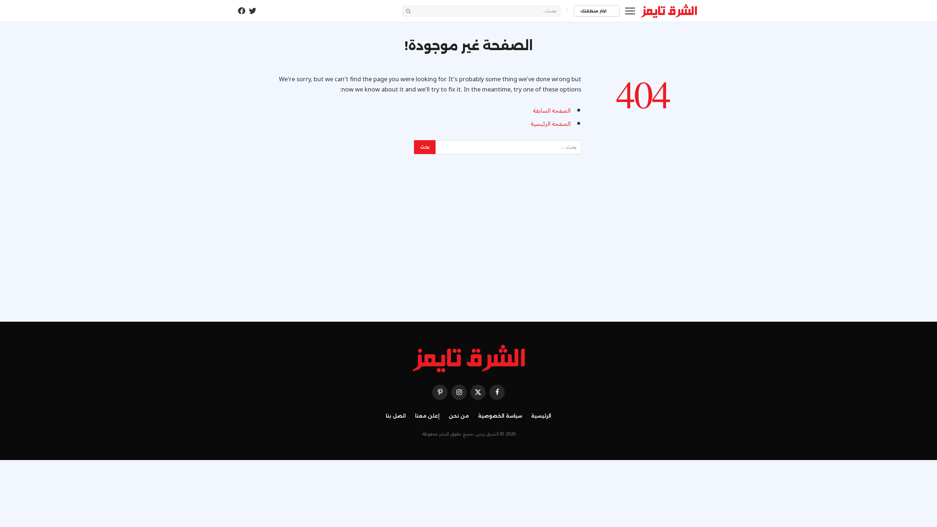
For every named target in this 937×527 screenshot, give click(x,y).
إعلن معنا (427, 416)
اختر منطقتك (594, 11)
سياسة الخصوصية (500, 416)
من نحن (459, 416)
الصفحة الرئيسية (551, 123)
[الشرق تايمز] (669, 11)
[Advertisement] (468, 245)
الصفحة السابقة (552, 110)
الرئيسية (541, 416)
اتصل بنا (396, 416)
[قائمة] (630, 11)
